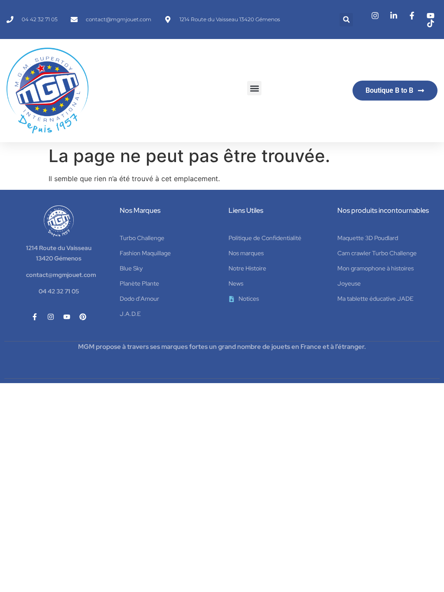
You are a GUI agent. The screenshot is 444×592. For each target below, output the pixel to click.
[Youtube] (67, 317)
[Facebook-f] (35, 317)
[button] (346, 19)
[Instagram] (51, 317)
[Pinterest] (83, 317)
